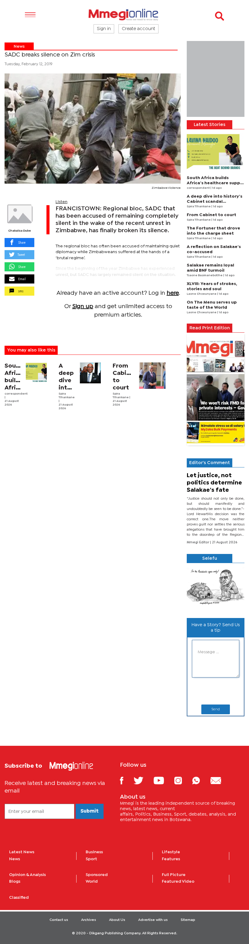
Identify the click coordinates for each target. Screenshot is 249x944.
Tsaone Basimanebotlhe (205, 275)
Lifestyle (171, 852)
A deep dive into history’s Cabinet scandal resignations (214, 202)
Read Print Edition (209, 328)
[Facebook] (126, 780)
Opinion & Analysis (27, 875)
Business (94, 852)
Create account (138, 29)
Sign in (104, 29)
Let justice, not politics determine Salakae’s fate (214, 483)
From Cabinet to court (211, 215)
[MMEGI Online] (124, 14)
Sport (91, 859)
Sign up (82, 306)
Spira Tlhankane (199, 206)
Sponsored (97, 875)
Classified (19, 897)
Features (171, 859)
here (173, 293)
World (92, 881)
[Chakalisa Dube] (19, 214)
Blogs (14, 881)
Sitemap (188, 920)
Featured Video (178, 881)
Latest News (21, 852)
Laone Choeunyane (202, 294)
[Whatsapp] (200, 780)
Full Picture (174, 875)
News (19, 46)
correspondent (16, 393)
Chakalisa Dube (19, 230)
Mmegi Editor (198, 542)
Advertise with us (153, 920)
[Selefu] (215, 588)
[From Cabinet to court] (152, 375)
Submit (89, 811)
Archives (88, 920)
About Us (117, 920)
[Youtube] (163, 780)
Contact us (58, 920)
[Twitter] (143, 780)
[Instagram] (182, 780)
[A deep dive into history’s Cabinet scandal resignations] (90, 373)
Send (215, 709)
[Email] (220, 780)
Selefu (209, 558)
